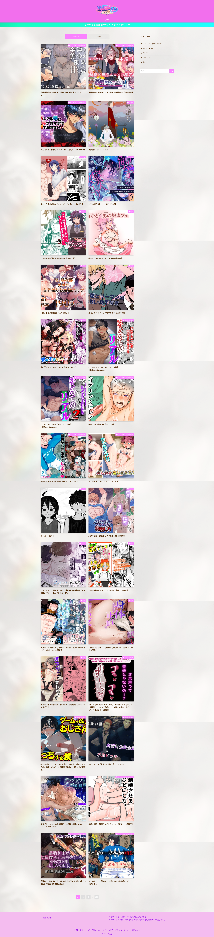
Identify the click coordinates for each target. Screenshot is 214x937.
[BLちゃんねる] (107, 9)
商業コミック (147, 57)
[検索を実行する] (171, 71)
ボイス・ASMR (148, 48)
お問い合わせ (136, 930)
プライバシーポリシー (122, 930)
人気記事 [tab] (98, 36)
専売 (144, 62)
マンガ (145, 53)
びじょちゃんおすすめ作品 (152, 44)
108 (96, 897)
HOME (75, 930)
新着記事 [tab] (76, 36)
